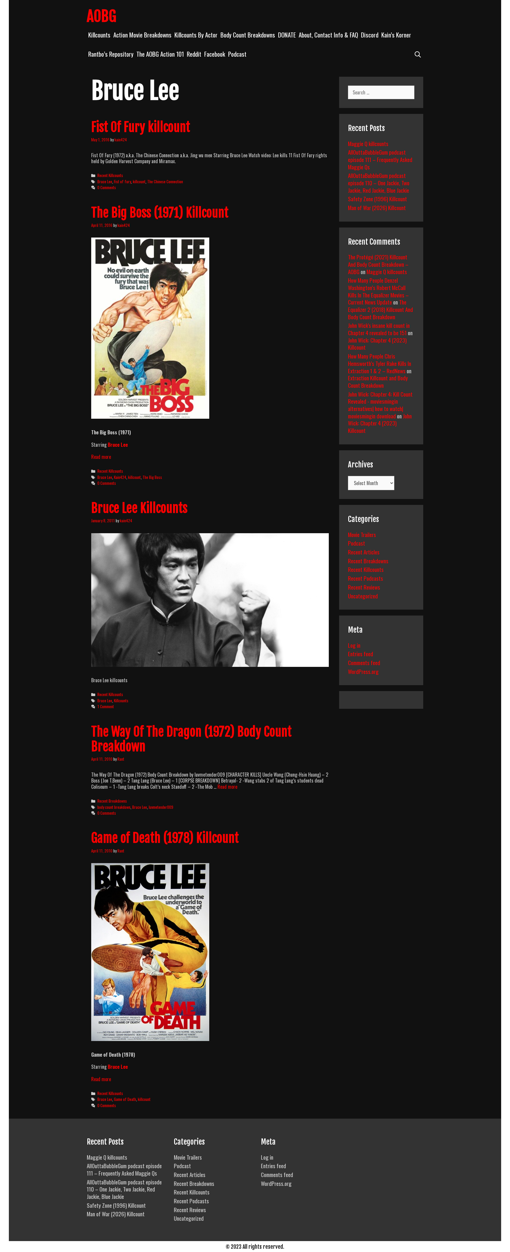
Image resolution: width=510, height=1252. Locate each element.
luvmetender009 (161, 807)
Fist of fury (122, 181)
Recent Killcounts (110, 175)
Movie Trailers (362, 534)
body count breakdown (113, 807)
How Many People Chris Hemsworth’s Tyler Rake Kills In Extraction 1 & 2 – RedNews (379, 363)
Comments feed (364, 662)
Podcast (237, 53)
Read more (101, 456)
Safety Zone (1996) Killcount (377, 198)
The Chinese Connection (165, 181)
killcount (139, 181)
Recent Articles (364, 552)
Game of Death (125, 1099)
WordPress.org (363, 671)
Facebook (214, 53)
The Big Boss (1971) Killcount (159, 212)
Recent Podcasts (365, 578)
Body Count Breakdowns (247, 34)
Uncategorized (363, 596)
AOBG (101, 16)
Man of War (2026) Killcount (377, 207)
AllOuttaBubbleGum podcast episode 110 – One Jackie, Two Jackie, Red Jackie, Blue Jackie (378, 182)
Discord (369, 34)
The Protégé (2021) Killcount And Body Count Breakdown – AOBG (378, 264)
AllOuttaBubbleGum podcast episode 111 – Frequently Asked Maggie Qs (380, 159)
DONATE (287, 34)
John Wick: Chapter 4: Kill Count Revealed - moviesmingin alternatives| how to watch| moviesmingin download (380, 405)
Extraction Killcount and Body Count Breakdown (378, 381)
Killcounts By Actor (196, 34)
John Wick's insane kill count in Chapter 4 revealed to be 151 (379, 329)
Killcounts (99, 34)
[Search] (417, 53)
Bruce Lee (104, 181)
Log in (354, 645)
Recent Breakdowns (112, 801)
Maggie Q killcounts (368, 143)
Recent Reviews (364, 587)
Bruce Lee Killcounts (139, 508)
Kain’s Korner (396, 34)
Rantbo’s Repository (110, 53)
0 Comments (106, 187)
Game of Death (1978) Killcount (165, 838)
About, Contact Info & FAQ (328, 34)
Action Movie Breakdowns (142, 34)
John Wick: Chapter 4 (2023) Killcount (377, 343)
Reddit (194, 53)
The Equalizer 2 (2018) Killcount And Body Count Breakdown (380, 309)
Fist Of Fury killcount (140, 127)
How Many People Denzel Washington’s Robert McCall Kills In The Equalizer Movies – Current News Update (378, 291)
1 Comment (105, 706)
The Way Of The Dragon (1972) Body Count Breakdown (191, 739)
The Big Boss (152, 477)
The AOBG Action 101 (160, 53)
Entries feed (360, 653)
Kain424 (120, 477)
